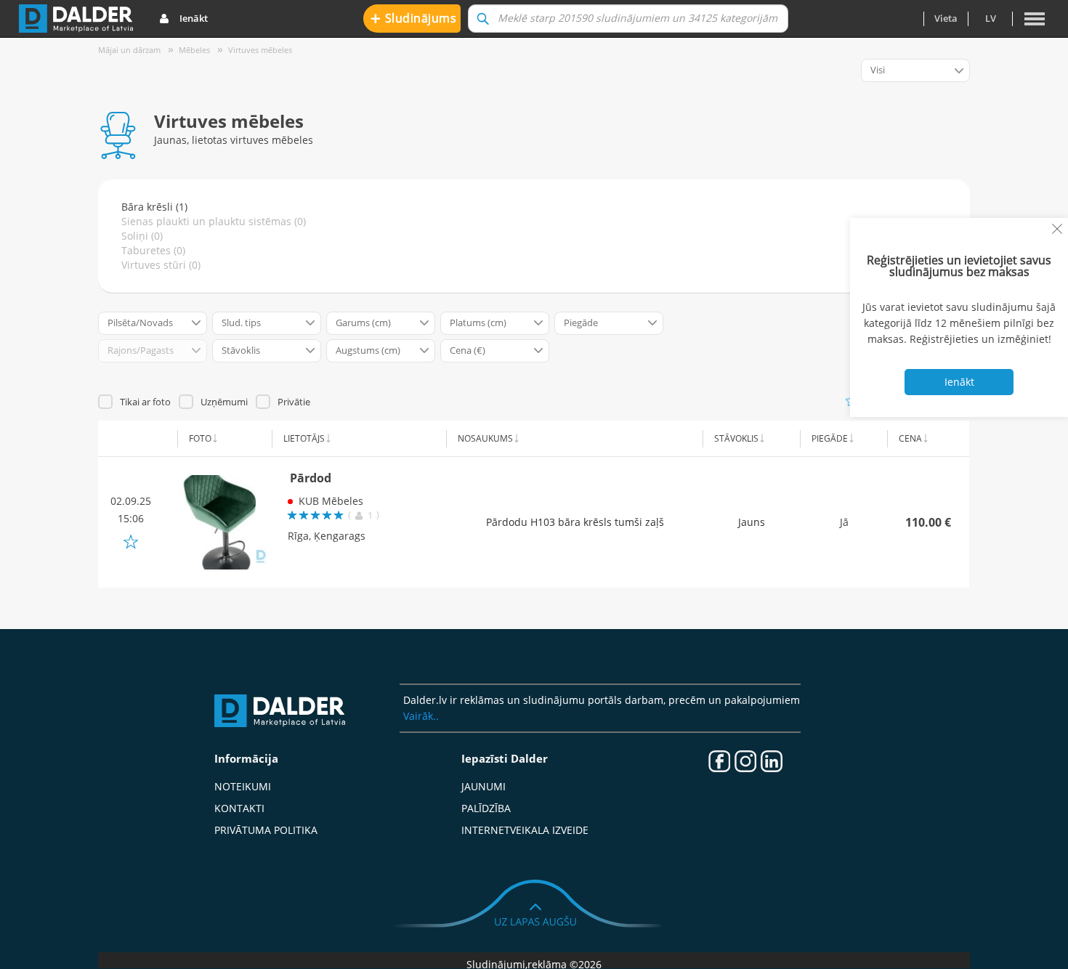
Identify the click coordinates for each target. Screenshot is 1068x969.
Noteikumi (242, 786)
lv (990, 18)
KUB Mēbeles (331, 501)
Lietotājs (304, 438)
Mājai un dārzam (129, 49)
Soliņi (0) (142, 236)
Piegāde (830, 438)
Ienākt (193, 18)
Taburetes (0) (153, 250)
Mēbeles (194, 49)
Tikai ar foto (145, 401)
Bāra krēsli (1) (154, 207)
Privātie (294, 401)
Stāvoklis (736, 438)
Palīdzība (486, 808)
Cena (910, 438)
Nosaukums (485, 438)
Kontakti (239, 808)
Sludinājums (414, 18)
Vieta (946, 18)
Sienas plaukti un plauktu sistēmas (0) (213, 221)
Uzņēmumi (224, 401)
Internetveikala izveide (524, 830)
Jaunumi (483, 786)
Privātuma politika (265, 830)
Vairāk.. (421, 716)
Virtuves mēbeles (260, 49)
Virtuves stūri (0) (161, 265)
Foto (200, 438)
